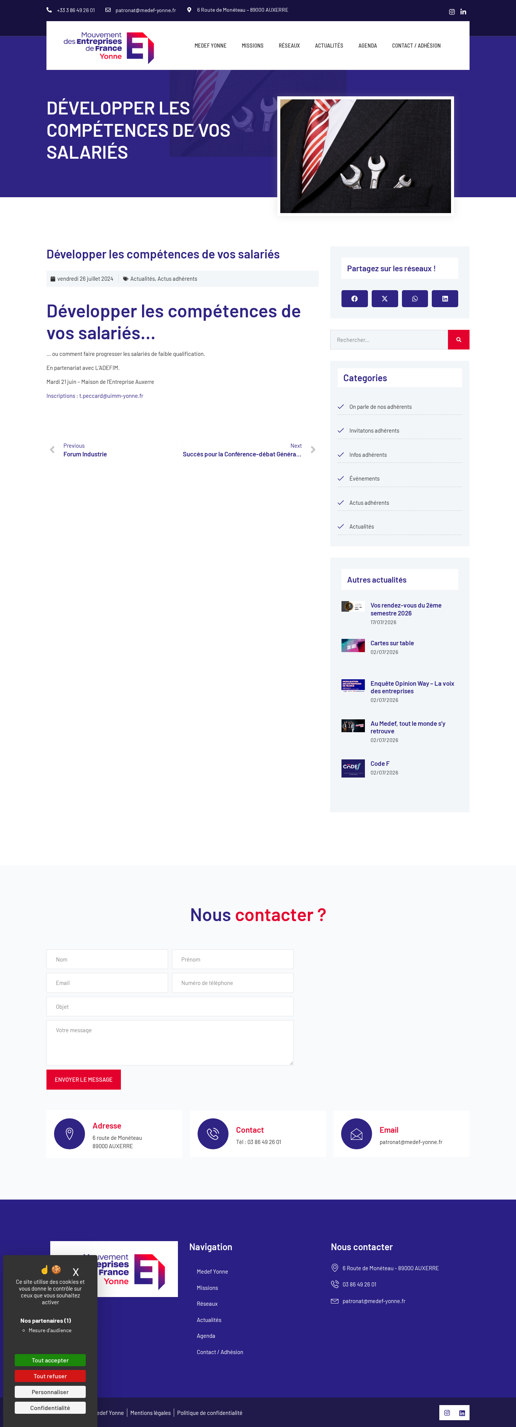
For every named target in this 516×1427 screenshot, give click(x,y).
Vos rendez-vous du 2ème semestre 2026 (406, 609)
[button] (354, 298)
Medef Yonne (211, 45)
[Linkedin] (462, 1412)
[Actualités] (341, 526)
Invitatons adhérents (374, 430)
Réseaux (289, 45)
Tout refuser (50, 1375)
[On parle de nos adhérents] (341, 407)
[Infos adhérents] (341, 454)
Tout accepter (50, 1360)
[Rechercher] (459, 340)
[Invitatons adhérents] (341, 430)
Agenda (367, 45)
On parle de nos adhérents (380, 406)
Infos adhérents (368, 454)
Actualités (329, 45)
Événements (364, 478)
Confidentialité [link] (50, 1407)
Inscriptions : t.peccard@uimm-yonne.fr (94, 395)
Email (389, 1129)
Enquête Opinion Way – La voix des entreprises (412, 687)
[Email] (356, 1133)
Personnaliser (50, 1391)
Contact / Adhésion (416, 45)
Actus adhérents (177, 278)
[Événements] (341, 478)
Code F (380, 763)
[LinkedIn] (463, 11)
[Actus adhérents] (341, 502)
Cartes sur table (392, 642)
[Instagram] (452, 11)
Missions (253, 45)
